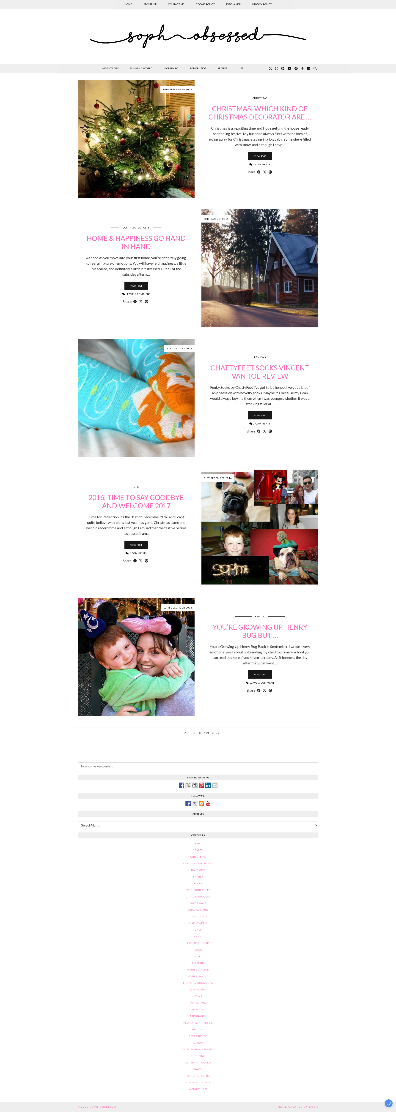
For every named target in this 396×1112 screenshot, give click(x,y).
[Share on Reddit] (195, 785)
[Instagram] (276, 68)
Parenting (198, 1002)
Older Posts (205, 733)
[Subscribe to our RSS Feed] (201, 803)
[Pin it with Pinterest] (201, 785)
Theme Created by (297, 1106)
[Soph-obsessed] (198, 36)
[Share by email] (214, 785)
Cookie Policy (205, 4)
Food (198, 883)
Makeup (198, 963)
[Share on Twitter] (188, 785)
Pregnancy (198, 1016)
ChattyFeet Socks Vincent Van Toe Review (260, 372)
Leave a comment (138, 294)
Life (241, 68)
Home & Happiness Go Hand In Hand (136, 242)
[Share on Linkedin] (208, 785)
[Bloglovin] (302, 68)
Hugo (198, 949)
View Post (260, 156)
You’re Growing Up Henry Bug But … (260, 631)
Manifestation (198, 969)
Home (128, 4)
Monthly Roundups (198, 982)
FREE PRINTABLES (198, 890)
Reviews (260, 357)
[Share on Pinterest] (270, 172)
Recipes (222, 68)
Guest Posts (198, 916)
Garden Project (198, 896)
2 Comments (261, 423)
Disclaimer (233, 4)
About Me (150, 4)
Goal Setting (198, 909)
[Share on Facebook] (259, 172)
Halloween (198, 923)
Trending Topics (198, 1075)
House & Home (198, 943)
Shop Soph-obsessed (198, 1049)
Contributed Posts (136, 227)
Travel (198, 1069)
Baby (198, 843)
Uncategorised (198, 1082)
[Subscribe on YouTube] (208, 803)
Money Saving (198, 976)
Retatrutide (198, 68)
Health (198, 929)
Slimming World (141, 68)
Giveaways (198, 903)
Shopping (198, 1056)
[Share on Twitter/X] (264, 172)
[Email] (308, 68)
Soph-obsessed (103, 1106)
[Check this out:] (181, 785)
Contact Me (176, 4)
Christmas (260, 98)
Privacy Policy (262, 4)
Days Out (198, 870)
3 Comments (261, 164)
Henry (198, 936)
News (198, 996)
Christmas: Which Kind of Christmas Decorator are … (260, 112)
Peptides (198, 1009)
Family (260, 616)
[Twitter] (270, 68)
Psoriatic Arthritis (198, 1022)
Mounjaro (171, 68)
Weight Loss (110, 68)
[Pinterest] (282, 68)
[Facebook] (296, 68)
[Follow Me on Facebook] (188, 803)
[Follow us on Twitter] (195, 803)
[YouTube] (289, 68)
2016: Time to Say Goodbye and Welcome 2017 (136, 501)
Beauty (198, 850)
